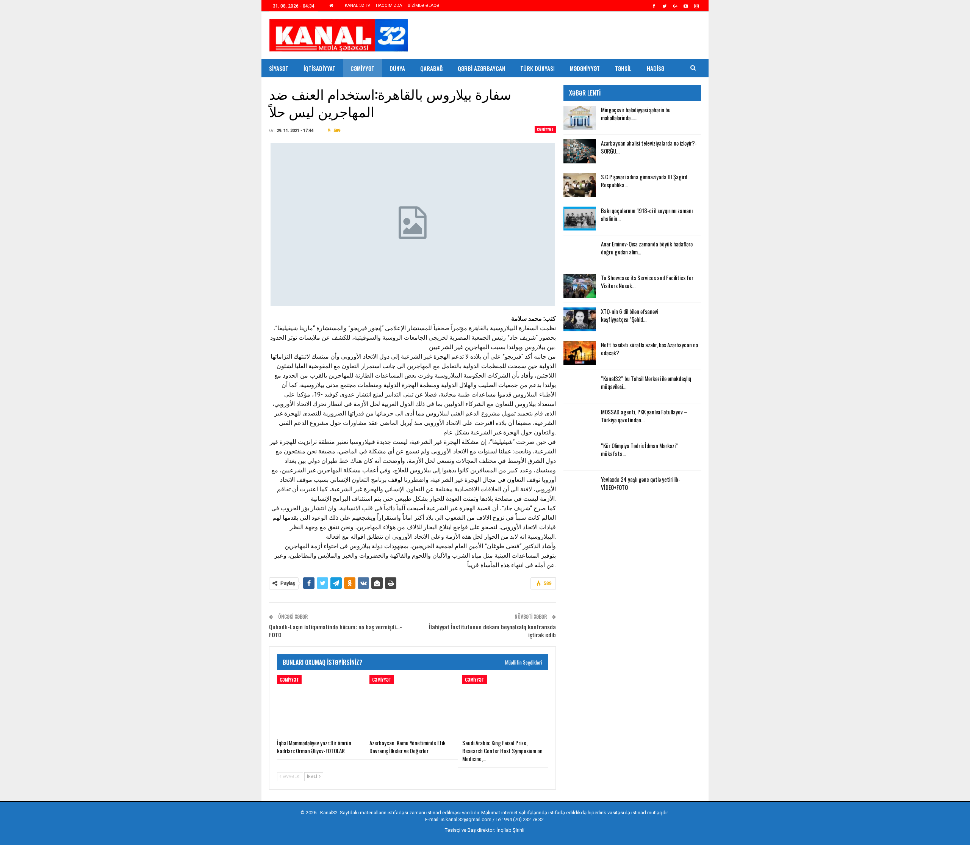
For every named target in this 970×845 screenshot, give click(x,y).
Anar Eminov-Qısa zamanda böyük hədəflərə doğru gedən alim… (647, 248)
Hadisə (655, 68)
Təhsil (623, 68)
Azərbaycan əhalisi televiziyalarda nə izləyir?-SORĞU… (649, 147)
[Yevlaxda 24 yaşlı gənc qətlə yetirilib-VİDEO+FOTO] (579, 487)
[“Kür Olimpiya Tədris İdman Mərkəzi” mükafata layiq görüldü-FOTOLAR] (579, 454)
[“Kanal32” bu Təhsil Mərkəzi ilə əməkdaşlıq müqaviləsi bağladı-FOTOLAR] (579, 387)
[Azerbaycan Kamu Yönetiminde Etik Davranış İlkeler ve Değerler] (412, 705)
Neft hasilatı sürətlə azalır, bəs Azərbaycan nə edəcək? (649, 348)
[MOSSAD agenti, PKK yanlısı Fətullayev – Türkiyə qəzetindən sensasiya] (579, 420)
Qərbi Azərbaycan (481, 68)
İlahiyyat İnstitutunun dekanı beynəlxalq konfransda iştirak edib (492, 630)
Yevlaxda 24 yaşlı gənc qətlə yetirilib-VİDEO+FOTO (640, 483)
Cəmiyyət (362, 68)
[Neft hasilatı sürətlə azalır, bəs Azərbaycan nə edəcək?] (579, 353)
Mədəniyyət (585, 68)
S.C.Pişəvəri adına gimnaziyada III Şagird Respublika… (644, 180)
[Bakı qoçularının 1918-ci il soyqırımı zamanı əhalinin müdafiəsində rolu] (579, 219)
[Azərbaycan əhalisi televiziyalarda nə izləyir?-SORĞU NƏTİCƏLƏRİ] (579, 151)
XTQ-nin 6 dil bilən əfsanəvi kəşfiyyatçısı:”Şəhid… (629, 315)
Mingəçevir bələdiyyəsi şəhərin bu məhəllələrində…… (636, 113)
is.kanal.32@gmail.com (466, 819)
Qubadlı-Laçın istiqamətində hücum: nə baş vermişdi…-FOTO (335, 630)
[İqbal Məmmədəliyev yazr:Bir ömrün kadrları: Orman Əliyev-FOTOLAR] (320, 705)
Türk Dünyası (537, 68)
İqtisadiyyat (319, 68)
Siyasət (278, 68)
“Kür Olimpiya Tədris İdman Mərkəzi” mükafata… (639, 449)
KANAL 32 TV (357, 5)
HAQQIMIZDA (389, 5)
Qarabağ (431, 68)
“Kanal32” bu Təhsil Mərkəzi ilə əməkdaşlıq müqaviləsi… (646, 382)
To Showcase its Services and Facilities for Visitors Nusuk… (647, 281)
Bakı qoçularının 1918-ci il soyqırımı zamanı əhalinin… (647, 214)
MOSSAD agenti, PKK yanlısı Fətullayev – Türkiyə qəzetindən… (644, 416)
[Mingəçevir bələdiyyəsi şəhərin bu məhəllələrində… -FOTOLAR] (579, 118)
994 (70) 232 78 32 (524, 819)
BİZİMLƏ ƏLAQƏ (424, 5)
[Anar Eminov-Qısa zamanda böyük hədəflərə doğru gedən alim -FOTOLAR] (579, 252)
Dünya (397, 68)
